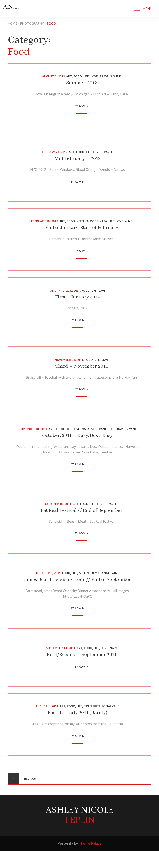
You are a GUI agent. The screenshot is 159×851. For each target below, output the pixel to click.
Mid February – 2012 (77, 158)
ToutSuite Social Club (101, 706)
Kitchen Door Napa (92, 221)
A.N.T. (11, 7)
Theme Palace (90, 843)
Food (78, 76)
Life (86, 76)
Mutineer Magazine (94, 573)
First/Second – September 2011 (82, 654)
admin (84, 106)
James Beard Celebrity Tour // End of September (77, 579)
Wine (117, 76)
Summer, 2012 (81, 83)
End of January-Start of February (81, 228)
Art (69, 76)
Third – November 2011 (81, 366)
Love (94, 76)
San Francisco (102, 429)
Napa (85, 429)
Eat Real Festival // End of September (82, 510)
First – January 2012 (77, 297)
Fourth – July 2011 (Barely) (77, 713)
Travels (105, 76)
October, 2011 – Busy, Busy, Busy (77, 435)
